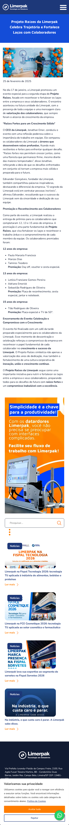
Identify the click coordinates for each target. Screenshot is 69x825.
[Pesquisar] (59, 523)
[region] (34, 801)
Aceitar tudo (34, 809)
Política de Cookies (36, 801)
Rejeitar (34, 818)
